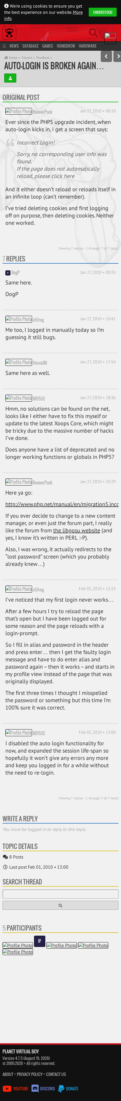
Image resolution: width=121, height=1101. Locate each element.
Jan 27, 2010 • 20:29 (98, 481)
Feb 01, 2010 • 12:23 (97, 588)
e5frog (38, 320)
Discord (47, 1088)
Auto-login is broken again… (54, 65)
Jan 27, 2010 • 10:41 (98, 318)
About (8, 1074)
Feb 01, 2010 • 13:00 (97, 732)
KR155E (39, 398)
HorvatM (40, 363)
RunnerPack (42, 111)
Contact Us (56, 1074)
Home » (14, 57)
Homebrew (66, 46)
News (14, 46)
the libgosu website (76, 530)
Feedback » (44, 57)
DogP (15, 272)
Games (47, 46)
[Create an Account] (10, 78)
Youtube (20, 1088)
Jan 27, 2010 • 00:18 (98, 111)
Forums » (28, 57)
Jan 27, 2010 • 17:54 (98, 361)
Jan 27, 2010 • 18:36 (98, 397)
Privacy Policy (29, 1074)
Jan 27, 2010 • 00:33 (98, 272)
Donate (71, 1088)
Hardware (88, 46)
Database (31, 46)
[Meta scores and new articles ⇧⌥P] (106, 56)
